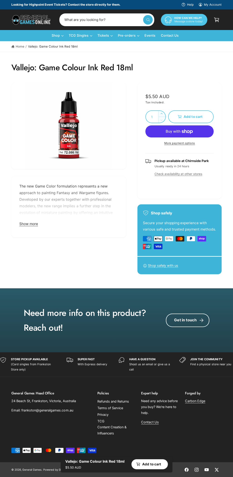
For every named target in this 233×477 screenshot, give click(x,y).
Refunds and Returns (113, 401)
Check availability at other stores (178, 174)
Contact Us (150, 422)
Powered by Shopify (55, 469)
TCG (100, 421)
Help (190, 4)
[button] (217, 20)
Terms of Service (110, 408)
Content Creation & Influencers (112, 430)
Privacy (103, 415)
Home (20, 46)
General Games (31, 469)
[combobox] (107, 20)
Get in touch (185, 320)
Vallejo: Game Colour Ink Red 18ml (53, 46)
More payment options (179, 143)
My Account (213, 4)
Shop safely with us (163, 266)
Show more (28, 224)
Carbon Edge (195, 401)
